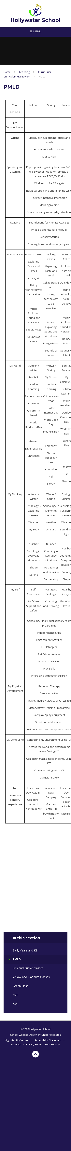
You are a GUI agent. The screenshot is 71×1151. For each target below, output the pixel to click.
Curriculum (44, 72)
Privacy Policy (33, 1044)
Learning (24, 72)
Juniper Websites (51, 1034)
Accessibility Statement (48, 1040)
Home (7, 72)
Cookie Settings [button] (51, 1044)
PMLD (42, 76)
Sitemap (16, 1044)
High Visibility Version (17, 1040)
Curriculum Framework (17, 76)
